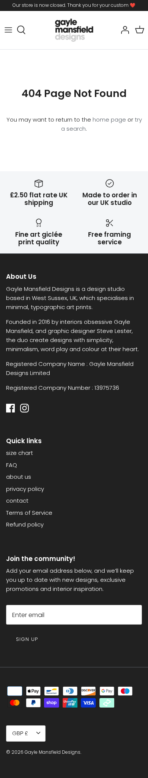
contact (17, 501)
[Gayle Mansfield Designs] (74, 30)
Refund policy (25, 524)
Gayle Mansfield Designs (52, 752)
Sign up (27, 639)
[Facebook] (10, 408)
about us (18, 477)
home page (109, 119)
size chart (19, 453)
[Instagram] (24, 408)
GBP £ (20, 733)
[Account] (123, 30)
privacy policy (25, 489)
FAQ (11, 465)
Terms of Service (29, 513)
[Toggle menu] (8, 30)
